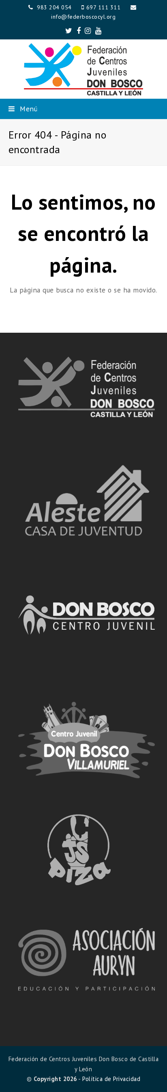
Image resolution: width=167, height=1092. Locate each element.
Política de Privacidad (111, 1079)
